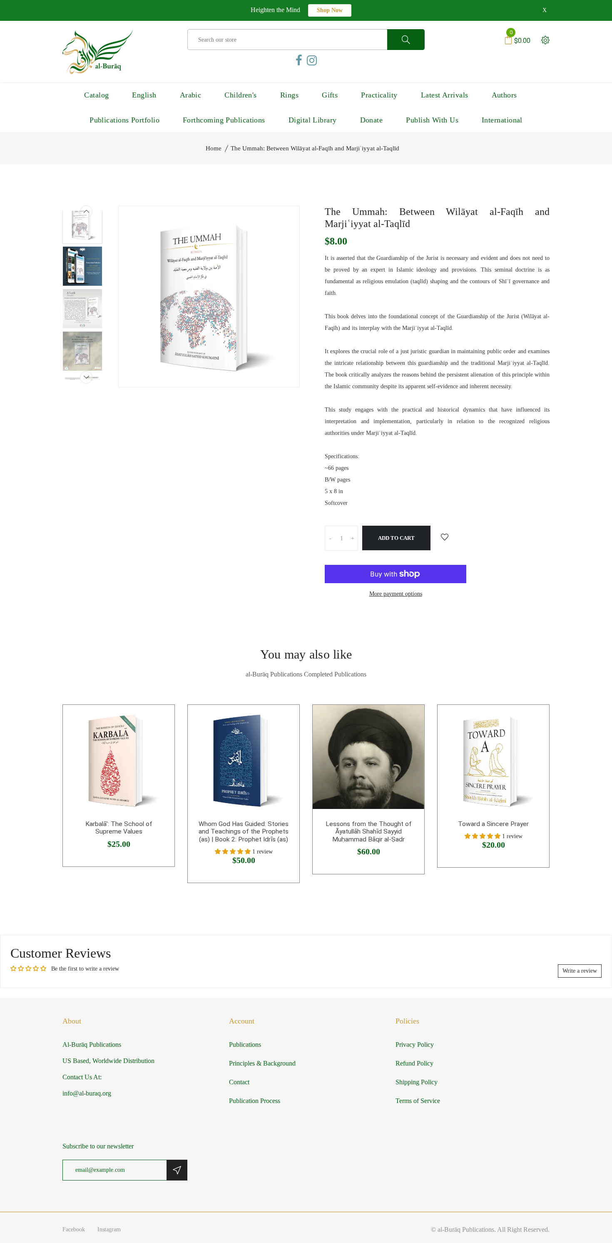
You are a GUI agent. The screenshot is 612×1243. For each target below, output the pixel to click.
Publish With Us (432, 120)
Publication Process (254, 1100)
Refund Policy (414, 1063)
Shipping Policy (417, 1082)
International (502, 120)
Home (213, 148)
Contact (239, 1082)
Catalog (96, 95)
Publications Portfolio (124, 120)
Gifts (330, 95)
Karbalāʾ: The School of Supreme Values (118, 828)
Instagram (109, 1229)
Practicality (379, 95)
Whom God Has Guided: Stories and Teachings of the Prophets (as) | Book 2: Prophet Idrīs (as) (244, 831)
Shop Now (330, 10)
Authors (504, 95)
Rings (289, 95)
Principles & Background (262, 1063)
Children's (240, 95)
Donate (371, 120)
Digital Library (313, 120)
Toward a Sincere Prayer (493, 824)
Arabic (191, 95)
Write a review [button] (579, 971)
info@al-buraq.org (86, 1093)
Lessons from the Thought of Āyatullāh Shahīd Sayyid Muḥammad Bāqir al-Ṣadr (369, 831)
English (144, 95)
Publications (245, 1044)
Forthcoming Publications (224, 120)
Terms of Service (418, 1100)
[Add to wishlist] (444, 538)
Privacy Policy (415, 1044)
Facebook (73, 1229)
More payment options (395, 594)
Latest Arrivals (444, 95)
